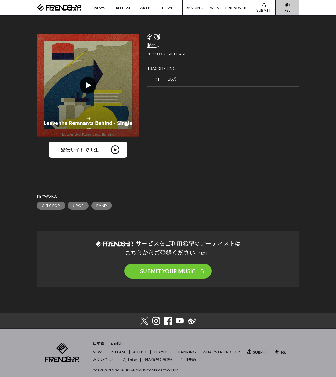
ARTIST (147, 8)
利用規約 (188, 359)
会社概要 (129, 359)
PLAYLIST (170, 8)
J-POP (78, 205)
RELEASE (124, 8)
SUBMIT (260, 352)
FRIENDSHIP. (59, 8)
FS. (287, 10)
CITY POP (51, 205)
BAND (101, 205)
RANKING (194, 8)
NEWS (99, 8)
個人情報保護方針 (159, 359)
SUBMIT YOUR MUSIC (168, 271)
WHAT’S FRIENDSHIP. (221, 352)
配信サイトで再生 (79, 149)
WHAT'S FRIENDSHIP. (229, 8)
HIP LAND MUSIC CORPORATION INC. (151, 370)
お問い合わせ (104, 359)
